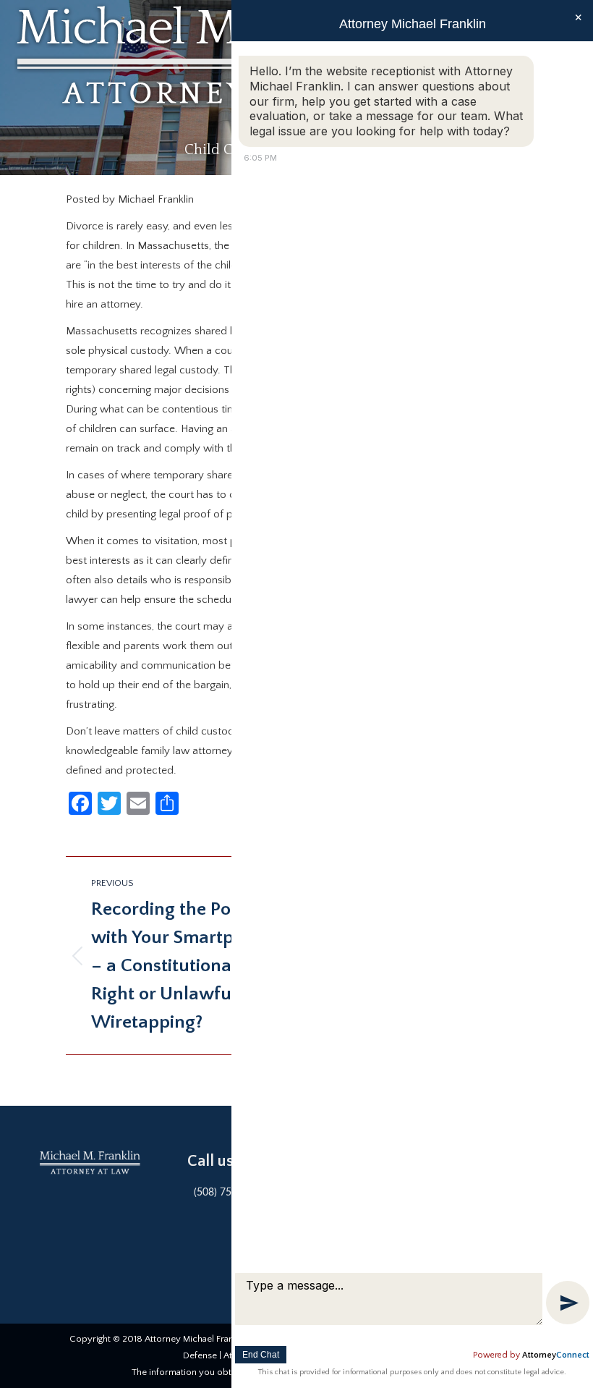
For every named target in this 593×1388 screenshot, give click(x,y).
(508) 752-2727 (229, 1193)
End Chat (260, 1355)
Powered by (531, 1355)
